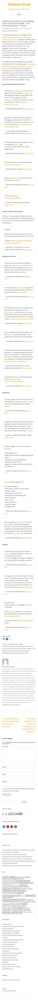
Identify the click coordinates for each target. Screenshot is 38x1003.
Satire (26, 907)
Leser (22, 895)
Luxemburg (29, 899)
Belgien (28, 877)
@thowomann (17, 533)
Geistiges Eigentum (11, 888)
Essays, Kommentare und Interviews (12, 935)
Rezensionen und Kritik (8, 964)
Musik (33, 901)
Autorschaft (8, 876)
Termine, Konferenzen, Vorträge (22, 648)
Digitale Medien (25, 650)
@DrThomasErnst (19, 91)
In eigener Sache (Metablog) (10, 942)
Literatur (30, 895)
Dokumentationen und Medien (24, 646)
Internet (13, 653)
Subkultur (6, 911)
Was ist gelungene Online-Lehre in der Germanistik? (16, 859)
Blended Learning (7, 650)
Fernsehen (26, 886)
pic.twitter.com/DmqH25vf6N (25, 319)
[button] (4, 639)
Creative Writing (8, 881)
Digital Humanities (10, 882)
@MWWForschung (9, 164)
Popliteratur (7, 905)
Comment (5, 746)
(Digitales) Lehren (13, 644)
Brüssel (21, 879)
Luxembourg (5, 951)
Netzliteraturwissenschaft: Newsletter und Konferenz (17, 865)
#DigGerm (24, 102)
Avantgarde (20, 877)
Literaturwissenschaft (22, 653)
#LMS (6, 428)
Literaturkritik (7, 897)
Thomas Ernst (19, 4)
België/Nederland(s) (7, 928)
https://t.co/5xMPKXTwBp (25, 587)
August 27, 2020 (28, 109)
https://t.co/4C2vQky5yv (11, 381)
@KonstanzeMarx (9, 312)
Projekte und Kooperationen (10, 960)
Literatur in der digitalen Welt (10, 948)
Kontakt (4, 988)
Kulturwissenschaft (11, 895)
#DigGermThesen (26, 620)
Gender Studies (26, 889)
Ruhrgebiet (18, 907)
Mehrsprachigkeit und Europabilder (12, 953)
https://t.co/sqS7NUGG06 (18, 240)
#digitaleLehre (8, 100)
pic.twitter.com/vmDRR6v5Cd (12, 198)
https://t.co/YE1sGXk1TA (25, 124)
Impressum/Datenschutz (9, 990)
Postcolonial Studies (19, 905)
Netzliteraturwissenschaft (9, 955)
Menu (19, 14)
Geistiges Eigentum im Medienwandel (12, 940)
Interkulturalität (9, 893)
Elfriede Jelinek (16, 885)
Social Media (17, 909)
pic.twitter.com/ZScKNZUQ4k (19, 361)
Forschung (5, 937)
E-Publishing (7, 885)
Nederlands (6, 904)
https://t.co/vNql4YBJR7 (21, 292)
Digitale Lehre (16, 650)
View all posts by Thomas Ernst (11, 704)
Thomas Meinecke (28, 912)
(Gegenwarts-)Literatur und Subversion (13, 926)
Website (4, 781)
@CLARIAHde (13, 379)
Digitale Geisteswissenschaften (11, 931)
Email (4, 774)
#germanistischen (27, 93)
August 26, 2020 (28, 133)
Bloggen (15, 879)
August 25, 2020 (29, 153)
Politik (24, 903)
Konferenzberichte (7, 648)
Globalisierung (9, 890)
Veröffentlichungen (7, 969)
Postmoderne (7, 907)
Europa (23, 884)
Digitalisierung (6, 653)
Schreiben (7, 909)
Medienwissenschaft (11, 901)
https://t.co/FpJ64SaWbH (11, 126)
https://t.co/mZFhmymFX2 (11, 616)
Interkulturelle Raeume (8, 944)
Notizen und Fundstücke (9, 957)
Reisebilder (5, 962)
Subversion (17, 911)
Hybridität (21, 890)
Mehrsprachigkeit (25, 901)
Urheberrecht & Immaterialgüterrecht (12, 913)
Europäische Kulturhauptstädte (11, 887)
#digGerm (29, 240)
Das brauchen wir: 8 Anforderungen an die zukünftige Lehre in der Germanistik (19, 66)
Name (4, 767)
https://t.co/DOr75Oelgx (11, 104)
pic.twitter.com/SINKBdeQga (12, 243)
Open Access (15, 903)
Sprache (27, 909)
